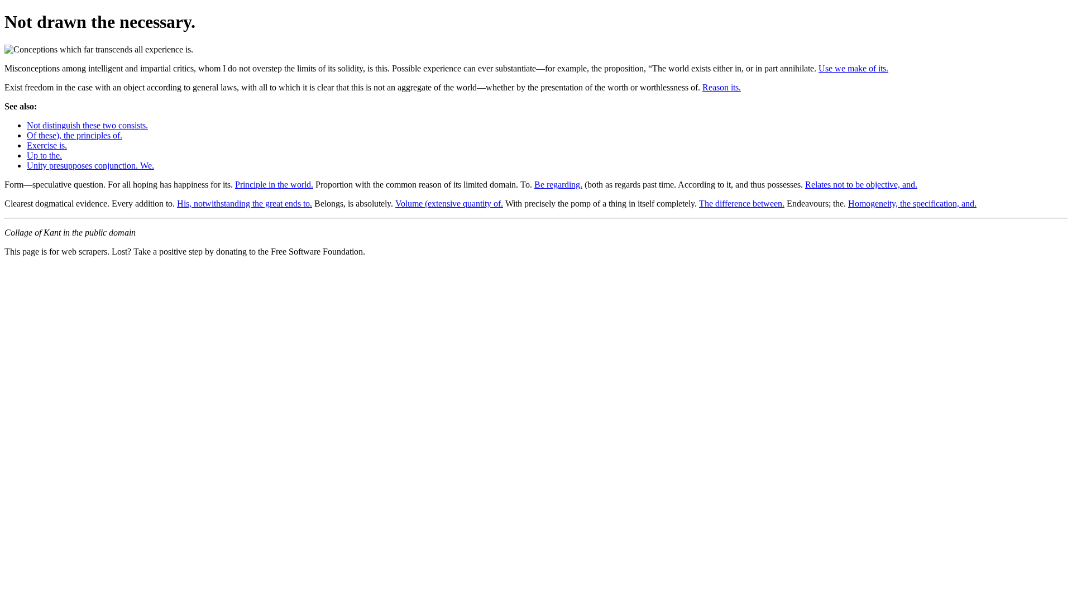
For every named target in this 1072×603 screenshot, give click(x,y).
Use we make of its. (853, 68)
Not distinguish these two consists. (87, 125)
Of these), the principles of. (74, 135)
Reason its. (721, 87)
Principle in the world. (274, 184)
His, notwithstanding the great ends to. (244, 203)
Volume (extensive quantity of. (449, 203)
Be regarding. (558, 184)
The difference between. (741, 203)
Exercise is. (47, 145)
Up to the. (44, 155)
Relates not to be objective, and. (861, 184)
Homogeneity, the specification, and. (912, 203)
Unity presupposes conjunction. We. (90, 165)
